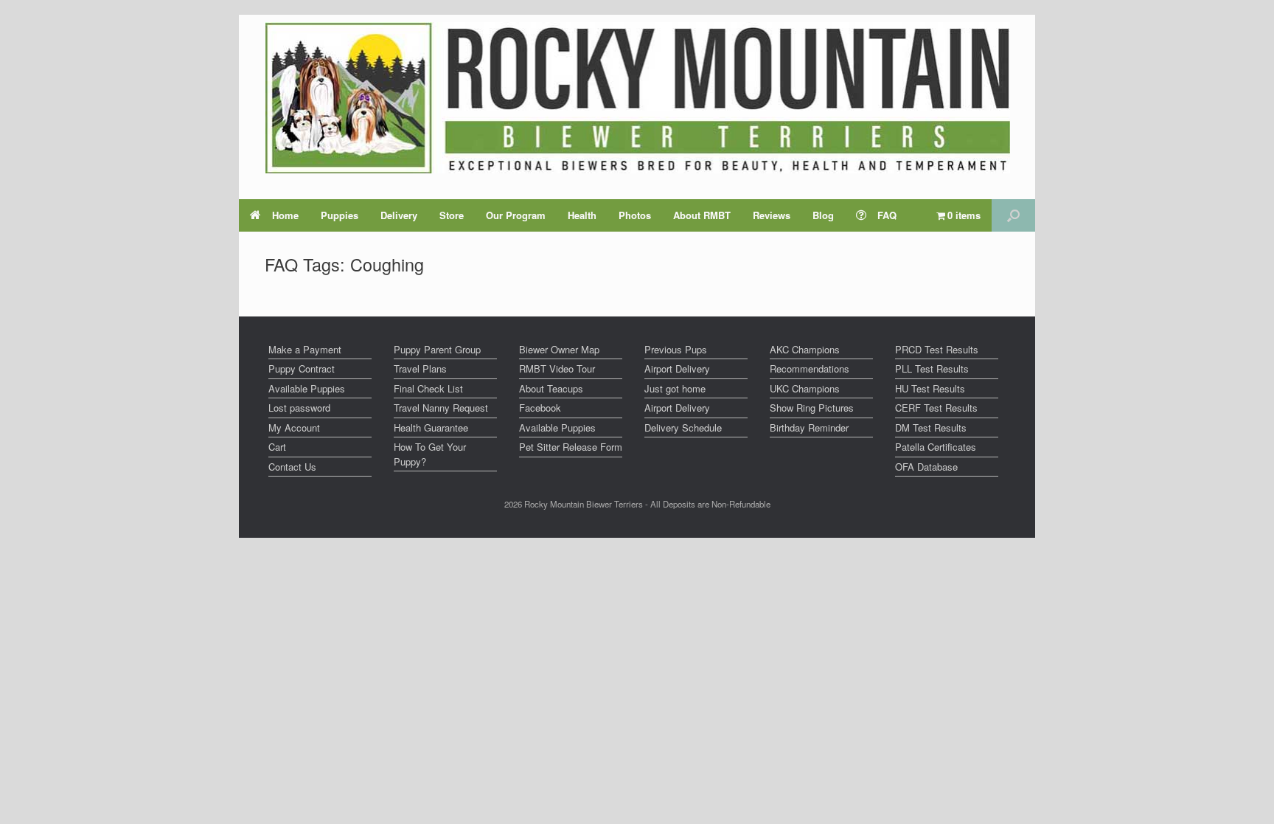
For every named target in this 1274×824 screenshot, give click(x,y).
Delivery (398, 215)
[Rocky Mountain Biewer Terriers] (637, 97)
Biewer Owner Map (559, 349)
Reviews (771, 215)
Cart (277, 447)
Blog (823, 215)
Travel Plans (420, 368)
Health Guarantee (431, 427)
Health (582, 215)
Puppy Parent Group (437, 349)
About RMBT (702, 215)
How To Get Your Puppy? (430, 454)
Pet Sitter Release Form (570, 447)
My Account (294, 427)
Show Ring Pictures (812, 408)
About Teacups (551, 388)
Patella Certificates (935, 447)
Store (451, 215)
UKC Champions (805, 388)
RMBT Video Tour (557, 368)
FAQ (887, 215)
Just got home (675, 388)
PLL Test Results (932, 368)
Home (285, 215)
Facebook (540, 408)
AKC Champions (805, 349)
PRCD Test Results (936, 349)
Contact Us (292, 467)
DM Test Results (931, 427)
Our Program (516, 215)
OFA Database (926, 467)
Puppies (339, 215)
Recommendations (809, 368)
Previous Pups (675, 349)
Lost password (299, 408)
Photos (635, 215)
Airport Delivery (677, 368)
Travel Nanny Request (441, 408)
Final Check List (428, 388)
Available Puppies (306, 388)
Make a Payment (304, 349)
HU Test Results (930, 388)
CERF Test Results (936, 408)
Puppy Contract (301, 368)
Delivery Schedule (683, 427)
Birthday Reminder (809, 427)
